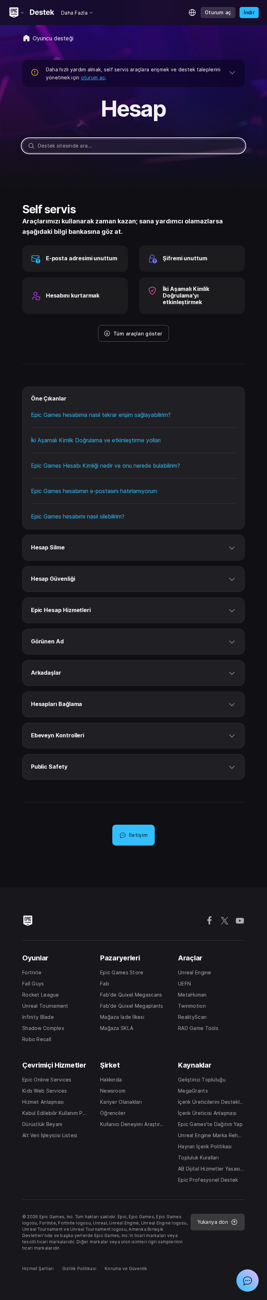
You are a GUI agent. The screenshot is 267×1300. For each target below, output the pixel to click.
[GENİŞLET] (232, 72)
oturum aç (93, 77)
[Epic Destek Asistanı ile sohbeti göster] (247, 1280)
